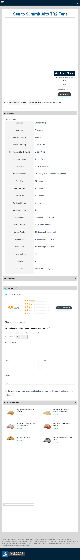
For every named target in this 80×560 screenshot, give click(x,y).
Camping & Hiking (14, 102)
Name (8, 375)
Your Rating (9, 336)
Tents (24, 102)
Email (8, 383)
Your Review (10, 343)
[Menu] (2, 3)
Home (4, 102)
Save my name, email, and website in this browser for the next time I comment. (40, 391)
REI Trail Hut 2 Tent (23, 437)
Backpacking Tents (35, 102)
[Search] (76, 3)
